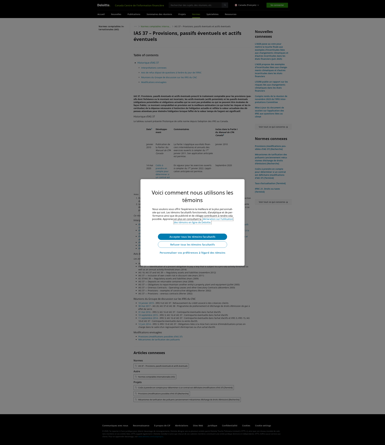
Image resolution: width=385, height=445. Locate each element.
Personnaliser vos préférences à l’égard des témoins (192, 252)
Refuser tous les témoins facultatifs (192, 244)
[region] (192, 222)
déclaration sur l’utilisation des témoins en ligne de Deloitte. (203, 220)
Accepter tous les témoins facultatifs (192, 236)
